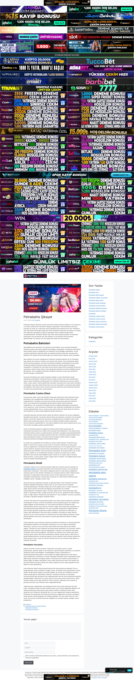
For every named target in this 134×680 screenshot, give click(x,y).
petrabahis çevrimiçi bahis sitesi (98, 506)
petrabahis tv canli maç (95, 490)
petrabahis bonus (94, 439)
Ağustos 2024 (93, 382)
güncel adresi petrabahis (96, 423)
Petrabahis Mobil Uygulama (97, 467)
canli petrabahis (104, 415)
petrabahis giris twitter (97, 448)
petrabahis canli (104, 439)
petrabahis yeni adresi (99, 499)
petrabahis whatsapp (96, 497)
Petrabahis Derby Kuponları (97, 303)
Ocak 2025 (92, 369)
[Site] (33, 95)
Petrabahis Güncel (97, 456)
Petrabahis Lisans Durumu (97, 319)
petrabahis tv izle (94, 494)
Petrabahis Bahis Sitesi (97, 437)
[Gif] (67, 131)
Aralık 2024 (92, 372)
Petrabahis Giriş (94, 292)
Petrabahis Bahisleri (30, 606)
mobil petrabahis (95, 428)
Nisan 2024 (92, 393)
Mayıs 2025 (92, 364)
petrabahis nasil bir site (98, 469)
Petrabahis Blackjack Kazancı (98, 308)
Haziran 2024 (93, 387)
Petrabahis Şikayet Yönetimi (97, 311)
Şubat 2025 (92, 366)
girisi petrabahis (93, 421)
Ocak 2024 (92, 401)
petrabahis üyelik (94, 508)
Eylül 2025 (92, 358)
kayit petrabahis (95, 426)
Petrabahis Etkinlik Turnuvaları (98, 297)
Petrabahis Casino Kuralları (97, 305)
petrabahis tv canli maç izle (98, 492)
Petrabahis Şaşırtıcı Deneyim (98, 321)
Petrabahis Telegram (96, 485)
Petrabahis (28, 604)
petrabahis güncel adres (97, 458)
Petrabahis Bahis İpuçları (96, 295)
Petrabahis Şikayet (41, 606)
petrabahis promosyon (98, 479)
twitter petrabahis (94, 513)
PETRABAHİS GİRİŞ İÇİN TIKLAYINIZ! (67, 55)
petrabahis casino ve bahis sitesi (95, 445)
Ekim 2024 (92, 377)
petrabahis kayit (94, 465)
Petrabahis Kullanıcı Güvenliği (98, 324)
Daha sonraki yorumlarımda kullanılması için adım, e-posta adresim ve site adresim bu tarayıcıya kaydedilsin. (52, 657)
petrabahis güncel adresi (97, 461)
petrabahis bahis (93, 435)
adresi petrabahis (94, 415)
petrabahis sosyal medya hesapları (99, 483)
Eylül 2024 (92, 380)
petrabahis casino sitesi (97, 443)
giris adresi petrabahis (95, 419)
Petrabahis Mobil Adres (96, 300)
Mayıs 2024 (92, 390)
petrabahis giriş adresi (96, 453)
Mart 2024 (92, 395)
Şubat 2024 (92, 398)
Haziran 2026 (93, 356)
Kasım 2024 (92, 374)
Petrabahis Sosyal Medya (32, 609)
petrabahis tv (95, 488)
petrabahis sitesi (93, 481)
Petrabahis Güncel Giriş (31, 607)
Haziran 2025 (93, 361)
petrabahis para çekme (97, 474)
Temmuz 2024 (93, 385)
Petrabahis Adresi (94, 290)
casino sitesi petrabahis (95, 417)
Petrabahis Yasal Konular (96, 327)
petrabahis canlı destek (95, 441)
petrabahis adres (95, 430)
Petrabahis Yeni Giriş (96, 502)
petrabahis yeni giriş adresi (96, 504)
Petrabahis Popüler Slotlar (97, 316)
